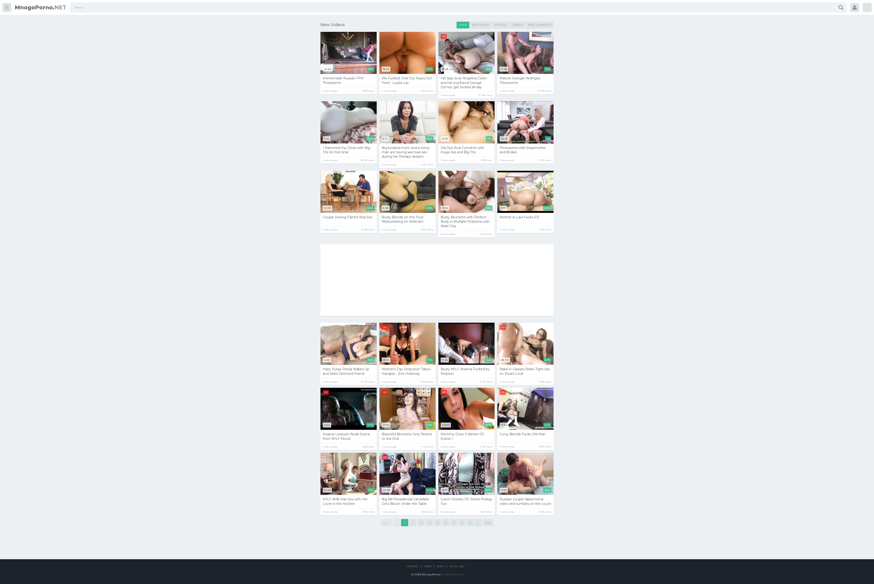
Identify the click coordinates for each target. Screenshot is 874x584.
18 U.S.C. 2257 (457, 566)
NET (40, 7)
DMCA (440, 566)
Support (412, 566)
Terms (427, 566)
